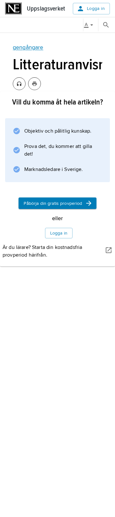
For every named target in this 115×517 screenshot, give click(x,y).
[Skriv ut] (34, 83)
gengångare (28, 47)
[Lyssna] (19, 83)
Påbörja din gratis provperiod (53, 203)
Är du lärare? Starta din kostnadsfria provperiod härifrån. (42, 251)
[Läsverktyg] (90, 25)
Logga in (96, 8)
